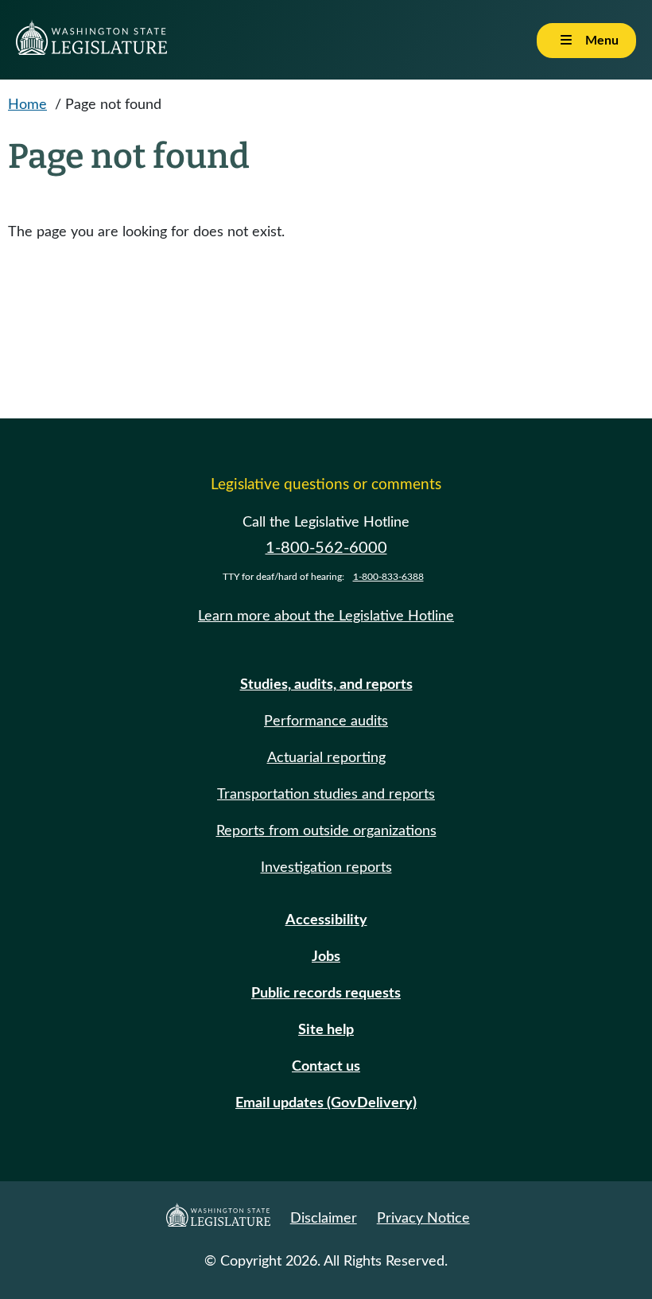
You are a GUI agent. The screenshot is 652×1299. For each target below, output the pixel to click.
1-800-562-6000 (326, 548)
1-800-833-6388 (388, 576)
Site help (326, 1030)
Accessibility (326, 920)
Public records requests (326, 993)
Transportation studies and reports (326, 795)
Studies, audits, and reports (326, 685)
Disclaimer (323, 1218)
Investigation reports (326, 868)
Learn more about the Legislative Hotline (326, 616)
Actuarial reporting (326, 758)
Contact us (326, 1067)
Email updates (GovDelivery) (326, 1103)
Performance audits (326, 721)
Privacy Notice (423, 1218)
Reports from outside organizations (326, 831)
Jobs (326, 957)
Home (27, 105)
